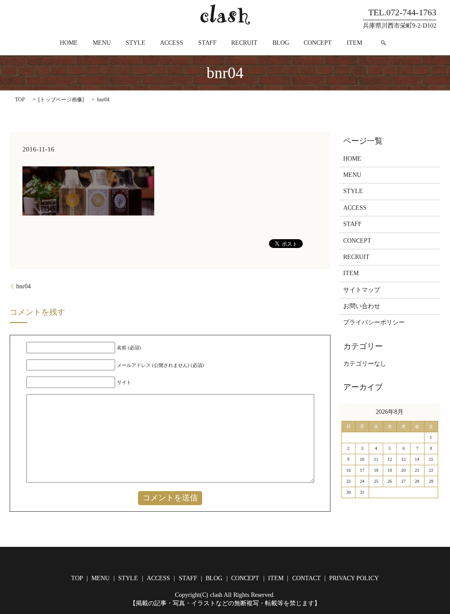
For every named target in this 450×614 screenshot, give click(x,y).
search (383, 42)
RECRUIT (244, 42)
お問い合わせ (361, 306)
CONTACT (306, 578)
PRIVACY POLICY (354, 578)
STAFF (207, 42)
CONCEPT (318, 42)
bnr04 (23, 286)
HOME (69, 42)
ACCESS (171, 42)
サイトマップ (361, 290)
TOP (20, 100)
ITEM (354, 42)
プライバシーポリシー (374, 322)
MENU (102, 42)
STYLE (135, 42)
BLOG (280, 42)
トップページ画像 (61, 100)
